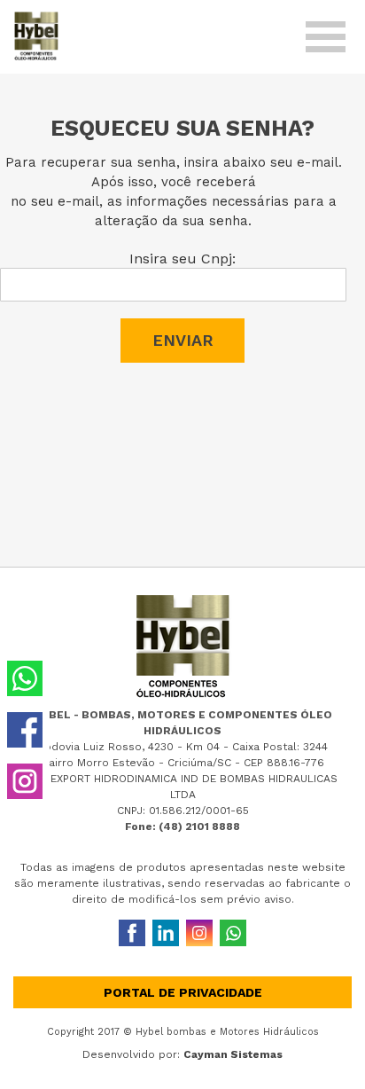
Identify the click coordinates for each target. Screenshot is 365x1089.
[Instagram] (199, 933)
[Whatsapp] (233, 933)
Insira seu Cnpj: (182, 258)
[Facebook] (132, 933)
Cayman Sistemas (233, 1054)
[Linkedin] (165, 933)
